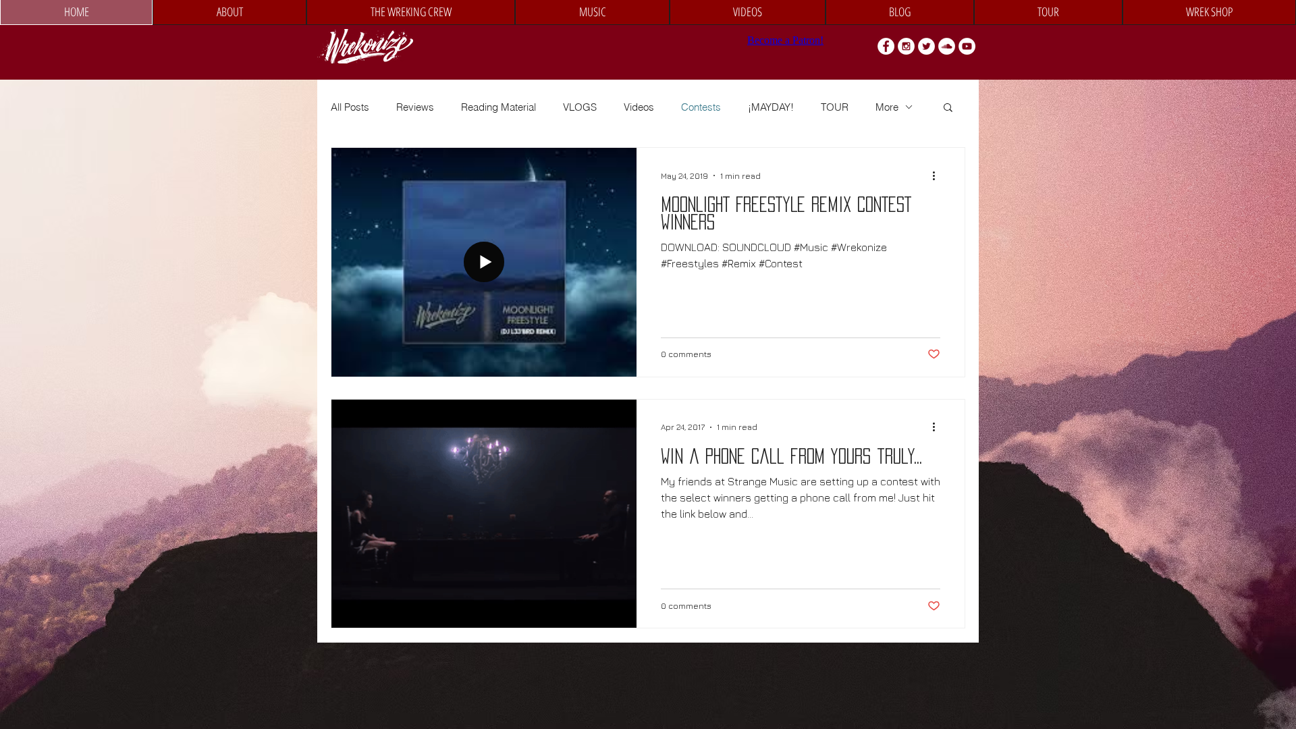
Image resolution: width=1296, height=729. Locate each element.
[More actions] (938, 175)
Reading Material (498, 107)
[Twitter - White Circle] (926, 46)
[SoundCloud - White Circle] (946, 46)
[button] (948, 108)
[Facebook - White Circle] (886, 46)
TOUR (834, 107)
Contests (701, 107)
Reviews (415, 107)
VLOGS (580, 107)
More (886, 107)
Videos (639, 107)
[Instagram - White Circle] (906, 46)
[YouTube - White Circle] (967, 46)
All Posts (350, 107)
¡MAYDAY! (771, 107)
